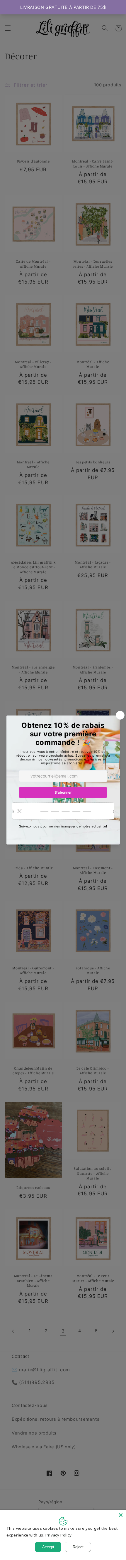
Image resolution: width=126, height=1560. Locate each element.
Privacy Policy (58, 1535)
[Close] (121, 1515)
